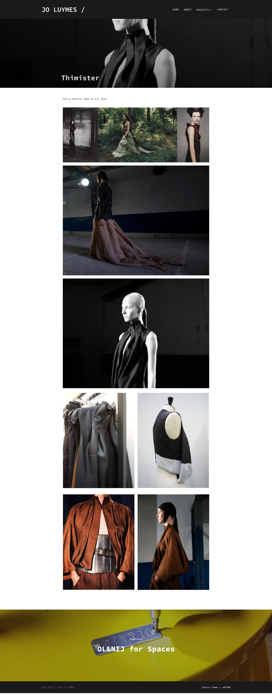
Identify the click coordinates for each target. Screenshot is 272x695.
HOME (176, 9)
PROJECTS (202, 9)
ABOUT (188, 9)
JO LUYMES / (63, 9)
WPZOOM (226, 687)
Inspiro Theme (209, 687)
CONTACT (222, 9)
